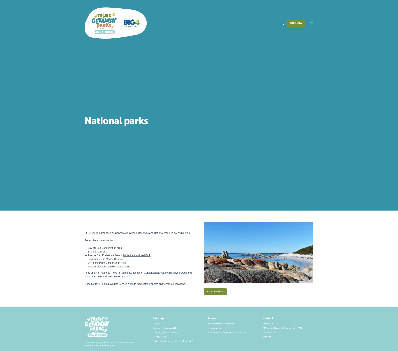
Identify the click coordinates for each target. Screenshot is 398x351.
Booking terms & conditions (221, 323)
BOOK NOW (296, 23)
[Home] (116, 23)
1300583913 (268, 332)
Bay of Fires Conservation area (105, 248)
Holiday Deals (159, 336)
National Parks (109, 272)
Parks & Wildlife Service (113, 284)
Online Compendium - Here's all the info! (173, 341)
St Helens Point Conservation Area (107, 263)
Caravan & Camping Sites (165, 328)
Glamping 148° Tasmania (165, 332)
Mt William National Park (136, 255)
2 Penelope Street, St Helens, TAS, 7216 (282, 328)
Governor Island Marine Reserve (105, 259)
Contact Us (267, 323)
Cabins (156, 323)
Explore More (215, 291)
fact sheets (152, 284)
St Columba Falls (97, 251)
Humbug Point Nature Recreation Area (109, 266)
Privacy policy (214, 328)
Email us (266, 336)
